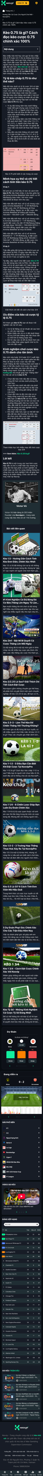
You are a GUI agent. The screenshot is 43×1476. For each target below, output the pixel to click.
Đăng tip (21, 3)
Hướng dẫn (7, 1451)
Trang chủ (9, 11)
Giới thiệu (8, 1455)
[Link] (7, 3)
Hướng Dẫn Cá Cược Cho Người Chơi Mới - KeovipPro (18, 16)
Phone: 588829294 (21, 1466)
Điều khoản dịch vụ (33, 1451)
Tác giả (29, 1455)
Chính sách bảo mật (19, 1451)
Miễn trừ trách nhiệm (18, 1455)
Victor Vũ (21, 506)
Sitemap (35, 1455)
